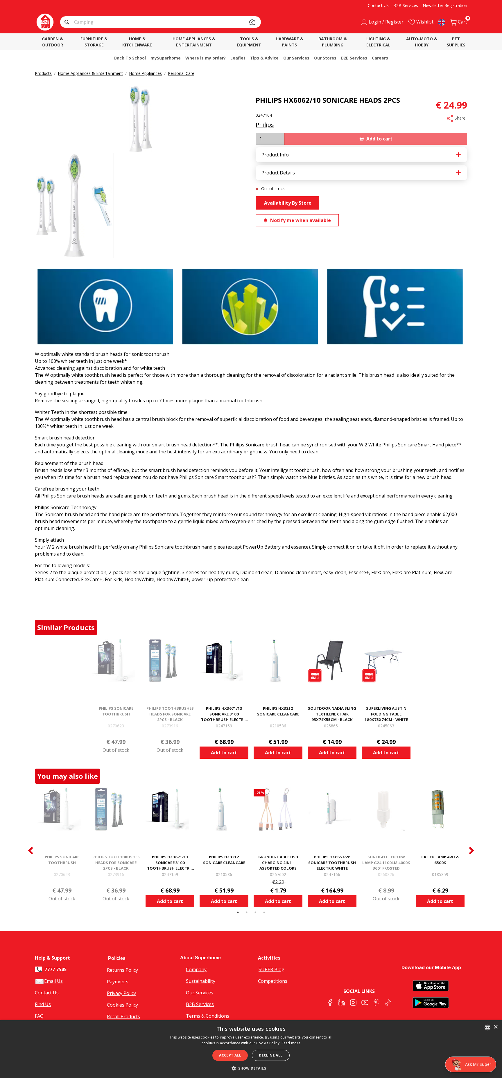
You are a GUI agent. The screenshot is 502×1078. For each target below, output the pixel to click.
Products (43, 73)
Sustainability (200, 981)
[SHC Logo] (45, 22)
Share (459, 118)
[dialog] (251, 1049)
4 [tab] (264, 912)
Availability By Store (287, 203)
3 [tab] (255, 912)
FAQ (39, 1016)
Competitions (272, 981)
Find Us (43, 1004)
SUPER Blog (271, 969)
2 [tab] (247, 912)
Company (196, 969)
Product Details (278, 173)
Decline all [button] (270, 1055)
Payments (117, 981)
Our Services (199, 992)
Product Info (275, 155)
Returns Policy (122, 970)
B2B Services (200, 1004)
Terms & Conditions (207, 1016)
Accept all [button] (230, 1055)
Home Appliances (145, 73)
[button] (67, 23)
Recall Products (123, 1016)
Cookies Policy (122, 1005)
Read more (291, 1043)
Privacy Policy (121, 993)
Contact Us (47, 992)
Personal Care (181, 73)
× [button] (495, 1027)
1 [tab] (238, 912)
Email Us (53, 981)
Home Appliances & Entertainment (90, 73)
